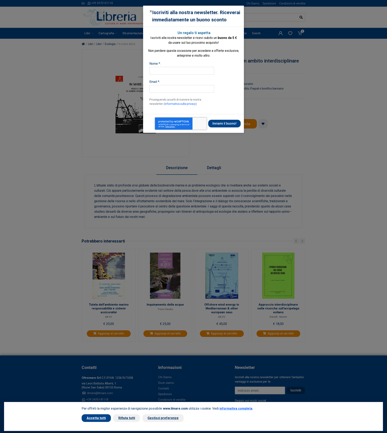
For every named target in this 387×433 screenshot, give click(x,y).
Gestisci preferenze (163, 418)
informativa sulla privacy (180, 103)
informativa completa (236, 408)
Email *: (154, 82)
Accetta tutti (96, 418)
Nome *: (155, 64)
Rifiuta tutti (126, 418)
